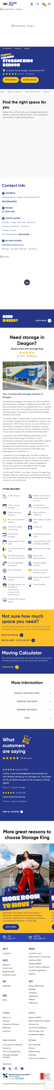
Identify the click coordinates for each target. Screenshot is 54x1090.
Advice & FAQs (35, 1017)
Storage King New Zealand (10, 1056)
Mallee (32, 999)
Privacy (32, 1048)
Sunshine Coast (9, 975)
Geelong (33, 993)
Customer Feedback (38, 1028)
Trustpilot (23, 801)
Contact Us (34, 1024)
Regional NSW (35, 963)
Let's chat (11, 927)
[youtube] (22, 1068)
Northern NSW (35, 960)
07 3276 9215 (8, 211)
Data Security (34, 1045)
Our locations (7, 48)
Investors (6, 1031)
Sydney (32, 974)
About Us (7, 1017)
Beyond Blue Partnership (39, 1021)
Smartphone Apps (36, 1034)
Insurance (7, 1048)
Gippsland (33, 996)
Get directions (9, 201)
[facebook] (4, 1068)
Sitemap (32, 1055)
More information (32, 92)
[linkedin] (10, 1068)
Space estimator (14, 92)
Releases (7, 1028)
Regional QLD (9, 971)
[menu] (49, 4)
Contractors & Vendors (13, 1045)
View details (23, 234)
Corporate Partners (11, 1024)
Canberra (7, 953)
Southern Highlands (37, 970)
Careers (6, 1021)
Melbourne (33, 1003)
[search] (38, 4)
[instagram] (16, 1068)
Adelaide (6, 986)
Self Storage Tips (36, 1031)
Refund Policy (34, 1051)
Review (47, 92)
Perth (5, 1000)
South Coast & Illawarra (39, 967)
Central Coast (35, 953)
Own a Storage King (11, 1051)
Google (22, 787)
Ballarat (32, 989)
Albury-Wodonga (36, 986)
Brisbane (18, 48)
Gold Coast (8, 968)
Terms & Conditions (37, 1058)
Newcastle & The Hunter (39, 957)
